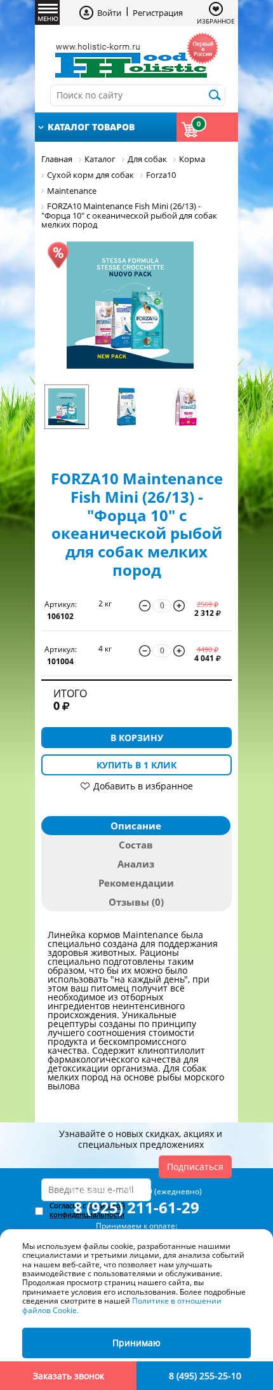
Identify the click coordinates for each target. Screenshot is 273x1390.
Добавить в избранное (143, 786)
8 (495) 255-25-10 (205, 1376)
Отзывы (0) (136, 902)
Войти (109, 12)
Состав (136, 844)
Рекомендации (136, 882)
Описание (135, 825)
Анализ (135, 863)
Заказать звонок (68, 1376)
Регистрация (158, 12)
